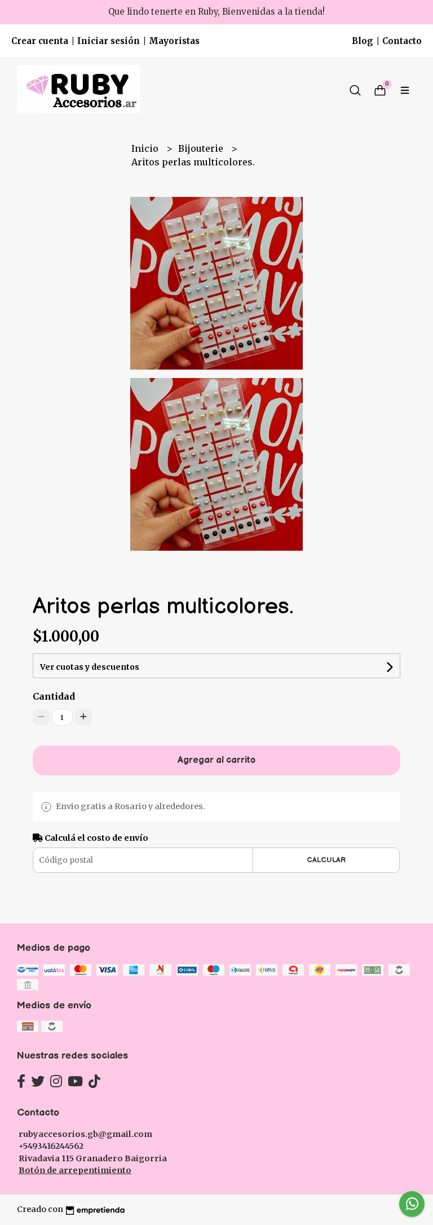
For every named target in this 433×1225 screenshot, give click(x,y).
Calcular (326, 859)
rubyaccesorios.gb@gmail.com (85, 1134)
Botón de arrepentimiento (75, 1170)
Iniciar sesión (108, 41)
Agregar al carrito (216, 760)
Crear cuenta (39, 41)
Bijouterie (202, 148)
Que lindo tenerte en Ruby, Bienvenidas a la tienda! (216, 11)
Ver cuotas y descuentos (89, 667)
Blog (362, 41)
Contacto (402, 41)
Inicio (146, 148)
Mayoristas (174, 41)
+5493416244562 (51, 1146)
